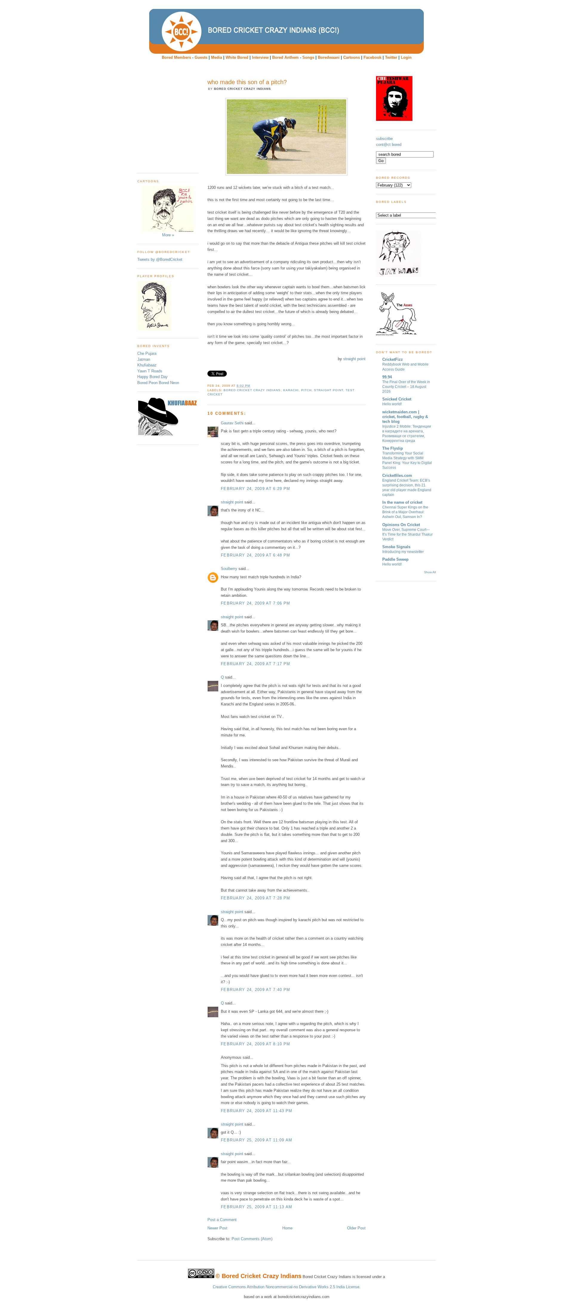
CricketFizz (392, 359)
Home (287, 1228)
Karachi (291, 390)
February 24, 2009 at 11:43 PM (256, 1111)
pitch (306, 390)
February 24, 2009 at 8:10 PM (255, 1044)
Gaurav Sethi (233, 423)
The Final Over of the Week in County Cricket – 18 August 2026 (406, 387)
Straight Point (328, 390)
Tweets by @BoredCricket (159, 259)
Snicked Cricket (396, 399)
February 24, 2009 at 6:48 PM (255, 555)
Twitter (391, 57)
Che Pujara (146, 353)
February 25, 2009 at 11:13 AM (256, 1207)
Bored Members (176, 57)
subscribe (384, 138)
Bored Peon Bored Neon (158, 382)
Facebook (372, 57)
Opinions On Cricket (401, 525)
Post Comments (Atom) (252, 1239)
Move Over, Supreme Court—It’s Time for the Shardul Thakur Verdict (407, 534)
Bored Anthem (285, 57)
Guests (201, 57)
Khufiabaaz (147, 365)
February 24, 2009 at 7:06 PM (255, 603)
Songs (308, 57)
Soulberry (229, 568)
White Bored (237, 57)
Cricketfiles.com (397, 475)
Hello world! (392, 404)
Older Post (356, 1228)
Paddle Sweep (395, 559)
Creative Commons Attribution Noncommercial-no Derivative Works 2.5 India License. (287, 1287)
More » (168, 235)
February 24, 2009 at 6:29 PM (255, 488)
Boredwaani (329, 57)
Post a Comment (222, 1219)
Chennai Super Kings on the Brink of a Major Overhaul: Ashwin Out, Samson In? (405, 512)
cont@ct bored (388, 144)
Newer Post (217, 1228)
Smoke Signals (396, 547)
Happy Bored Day (152, 376)
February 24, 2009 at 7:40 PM (255, 989)
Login (406, 57)
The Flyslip (392, 448)
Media (216, 57)
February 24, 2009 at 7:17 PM (255, 664)
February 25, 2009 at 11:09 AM (256, 1140)
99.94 (387, 377)
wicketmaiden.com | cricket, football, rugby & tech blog (405, 417)
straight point (354, 359)
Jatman (143, 359)
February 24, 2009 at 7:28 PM (255, 898)
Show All (430, 572)
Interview (260, 57)
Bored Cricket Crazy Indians (252, 390)
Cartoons (351, 57)
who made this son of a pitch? (247, 82)
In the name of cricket (402, 502)
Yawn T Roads (149, 371)
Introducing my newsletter (403, 552)
